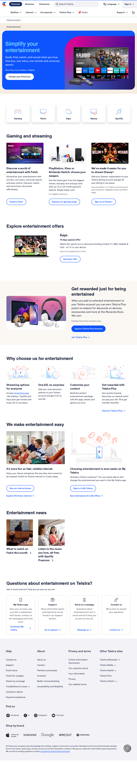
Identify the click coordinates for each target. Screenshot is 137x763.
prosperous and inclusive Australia (55, 751)
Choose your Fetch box (20, 76)
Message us (83, 629)
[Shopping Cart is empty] (133, 12)
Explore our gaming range (64, 201)
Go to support (51, 629)
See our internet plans (20, 488)
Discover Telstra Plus (112, 410)
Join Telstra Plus (79, 337)
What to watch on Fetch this (17, 551)
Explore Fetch (16, 201)
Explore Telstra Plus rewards (88, 328)
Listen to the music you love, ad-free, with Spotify (50, 554)
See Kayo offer (70, 259)
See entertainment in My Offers (85, 495)
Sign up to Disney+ (104, 201)
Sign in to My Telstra (83, 488)
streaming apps (21, 393)
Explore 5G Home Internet (18, 495)
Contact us (115, 629)
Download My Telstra (16, 628)
